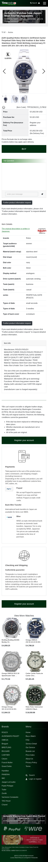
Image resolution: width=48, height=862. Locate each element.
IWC (3, 778)
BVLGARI (5, 751)
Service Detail (31, 744)
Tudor (4, 790)
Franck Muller (7, 762)
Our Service (30, 747)
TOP (4, 32)
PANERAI (6, 774)
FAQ (27, 740)
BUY (24, 149)
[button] (4, 71)
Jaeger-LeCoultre (9, 782)
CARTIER (6, 755)
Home (28, 732)
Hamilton (5, 771)
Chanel (4, 805)
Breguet (5, 744)
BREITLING (6, 747)
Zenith (4, 793)
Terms (28, 766)
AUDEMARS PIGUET (10, 736)
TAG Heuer (6, 801)
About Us (29, 759)
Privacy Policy (31, 762)
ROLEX (5, 732)
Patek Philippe (7, 786)
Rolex (10, 32)
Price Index (30, 755)
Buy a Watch (31, 736)
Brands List (30, 751)
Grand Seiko (7, 766)
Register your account (24, 440)
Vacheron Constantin (10, 797)
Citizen (4, 759)
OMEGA (5, 740)
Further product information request (17, 202)
